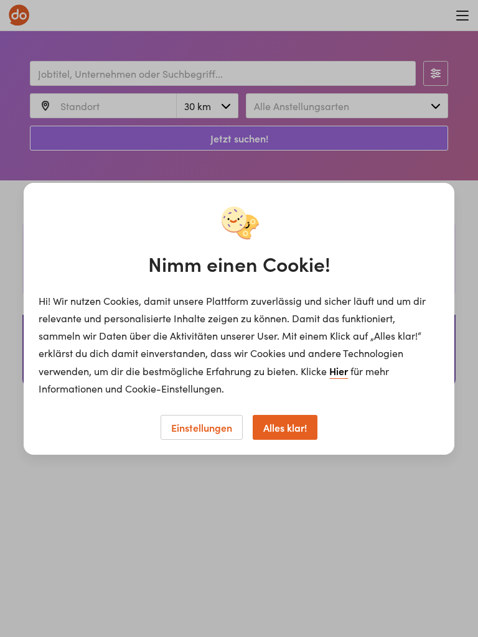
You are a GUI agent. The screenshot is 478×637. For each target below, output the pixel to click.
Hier (338, 371)
